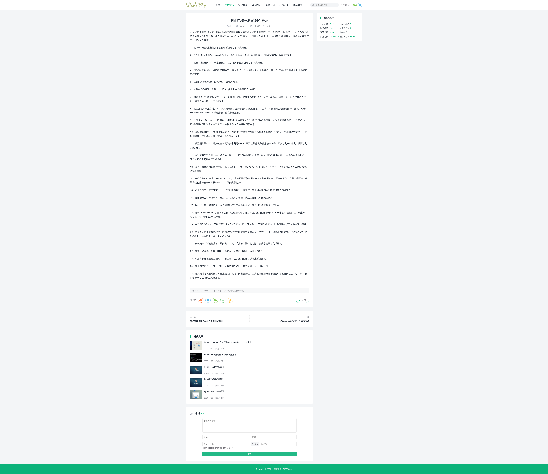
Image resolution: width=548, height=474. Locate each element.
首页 (218, 4)
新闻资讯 (256, 4)
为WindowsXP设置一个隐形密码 (294, 318)
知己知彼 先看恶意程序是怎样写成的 (206, 318)
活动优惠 (243, 4)
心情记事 (284, 4)
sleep (231, 26)
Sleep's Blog (215, 290)
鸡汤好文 (297, 4)
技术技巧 (229, 4)
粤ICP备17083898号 (283, 469)
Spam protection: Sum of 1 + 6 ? (217, 447)
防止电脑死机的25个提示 (235, 290)
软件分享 (270, 4)
